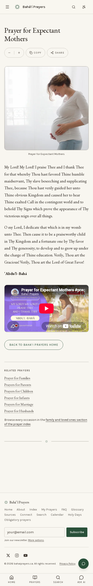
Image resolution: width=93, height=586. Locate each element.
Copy (38, 52)
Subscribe (77, 532)
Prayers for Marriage (18, 404)
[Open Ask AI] (83, 563)
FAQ (64, 509)
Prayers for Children (18, 391)
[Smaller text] (9, 52)
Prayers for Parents (17, 384)
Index (33, 509)
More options (36, 540)
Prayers (34, 582)
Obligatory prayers (17, 520)
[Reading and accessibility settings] (84, 7)
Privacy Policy (67, 563)
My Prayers (49, 509)
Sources (10, 515)
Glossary (77, 509)
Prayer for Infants (17, 398)
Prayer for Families (17, 378)
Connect (26, 515)
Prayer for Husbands (19, 411)
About (21, 509)
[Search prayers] (73, 7)
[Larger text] (19, 52)
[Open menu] (7, 7)
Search (41, 515)
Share (59, 52)
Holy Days (75, 515)
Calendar (57, 515)
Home (8, 509)
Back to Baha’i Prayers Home (33, 345)
